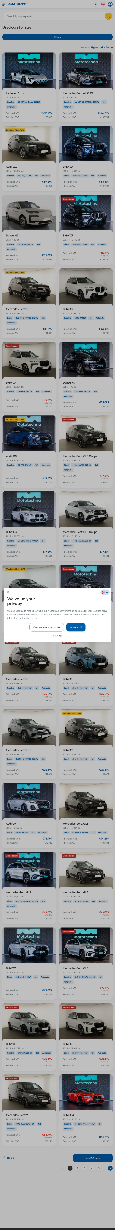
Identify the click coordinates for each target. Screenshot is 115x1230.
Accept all (76, 627)
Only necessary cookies (46, 627)
